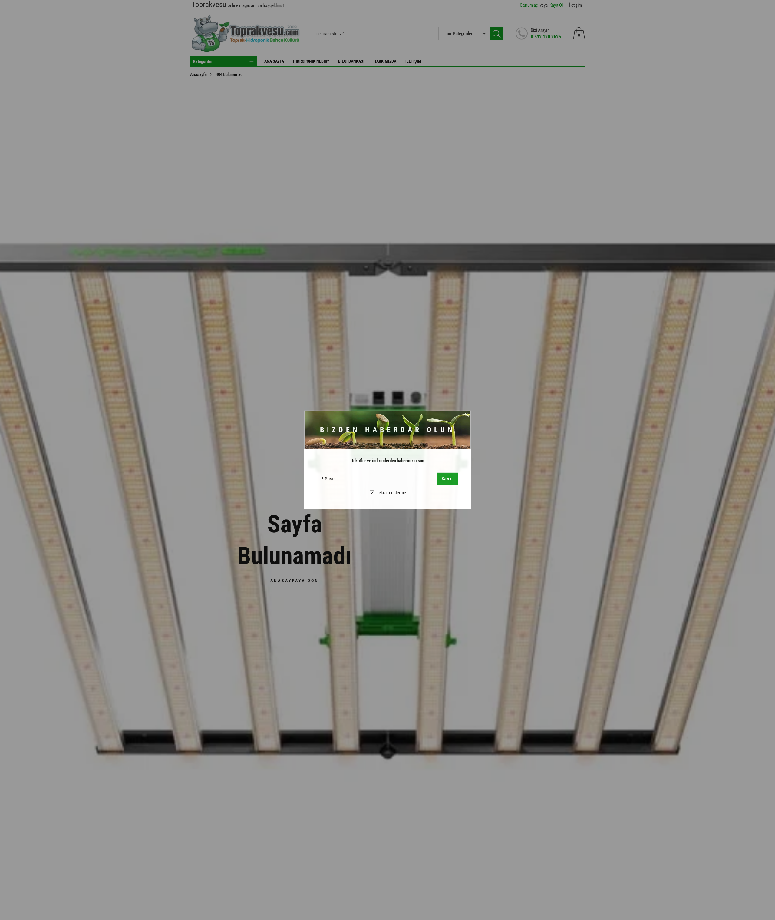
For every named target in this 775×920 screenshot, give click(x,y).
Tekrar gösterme (391, 492)
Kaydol (447, 479)
